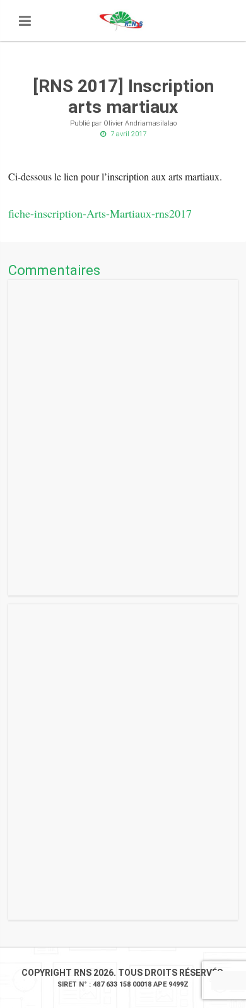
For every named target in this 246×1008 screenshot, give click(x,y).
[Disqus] (123, 437)
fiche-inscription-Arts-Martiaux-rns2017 (100, 213)
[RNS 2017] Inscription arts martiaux (123, 97)
